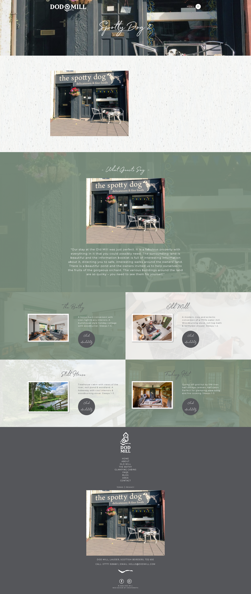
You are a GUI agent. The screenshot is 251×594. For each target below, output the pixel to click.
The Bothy (125, 467)
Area (125, 478)
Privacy (130, 487)
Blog (125, 475)
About (125, 461)
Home (125, 458)
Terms (120, 487)
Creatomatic (133, 588)
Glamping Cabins (125, 469)
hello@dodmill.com (142, 564)
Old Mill (125, 464)
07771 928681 (110, 564)
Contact (125, 480)
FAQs (125, 472)
